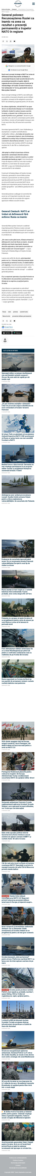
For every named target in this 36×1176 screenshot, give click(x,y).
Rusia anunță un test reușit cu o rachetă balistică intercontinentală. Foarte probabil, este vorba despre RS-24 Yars (17, 592)
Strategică (14, 9)
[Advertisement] (18, 522)
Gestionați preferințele (18, 1163)
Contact (18, 1165)
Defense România (6, 9)
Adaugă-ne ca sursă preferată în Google (19, 66)
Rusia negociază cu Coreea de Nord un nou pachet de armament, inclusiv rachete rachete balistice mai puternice (18, 681)
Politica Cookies (18, 1160)
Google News (9, 327)
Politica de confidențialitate (18, 1158)
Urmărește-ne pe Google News (19, 70)
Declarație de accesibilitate (18, 1168)
